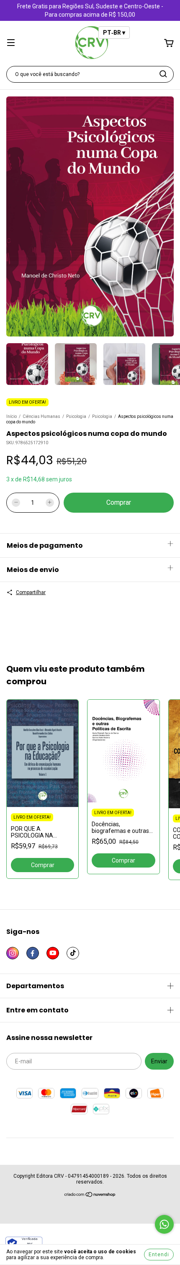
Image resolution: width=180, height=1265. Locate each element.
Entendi (159, 1254)
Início (11, 416)
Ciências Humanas (41, 416)
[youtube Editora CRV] (52, 953)
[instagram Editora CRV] (12, 953)
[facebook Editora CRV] (32, 953)
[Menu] (11, 43)
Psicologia (76, 416)
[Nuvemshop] (90, 1196)
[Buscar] (163, 74)
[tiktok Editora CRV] (73, 953)
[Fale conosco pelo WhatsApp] (164, 1224)
